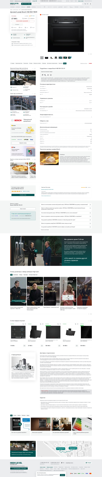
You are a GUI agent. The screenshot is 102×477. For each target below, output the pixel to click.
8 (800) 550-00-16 (53, 1)
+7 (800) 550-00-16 (28, 215)
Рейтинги (23, 415)
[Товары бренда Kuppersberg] (87, 7)
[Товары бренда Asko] (12, 7)
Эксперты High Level (33, 274)
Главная (11, 9)
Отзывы (51, 468)
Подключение (61, 467)
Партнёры (26, 274)
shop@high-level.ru (69, 462)
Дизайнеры (15, 274)
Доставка (54, 356)
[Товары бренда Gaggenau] (34, 7)
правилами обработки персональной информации (45, 475)
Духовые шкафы (15, 9)
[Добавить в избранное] (25, 324)
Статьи (14, 415)
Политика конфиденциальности (74, 468)
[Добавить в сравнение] (23, 324)
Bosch (20, 9)
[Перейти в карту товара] (18, 332)
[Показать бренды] (91, 7)
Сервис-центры (67, 467)
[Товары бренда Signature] (39, 7)
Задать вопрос (23, 208)
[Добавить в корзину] (24, 346)
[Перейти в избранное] (87, 3)
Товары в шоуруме (50, 467)
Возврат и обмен (87, 467)
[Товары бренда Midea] (71, 7)
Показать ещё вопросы (45, 229)
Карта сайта (83, 468)
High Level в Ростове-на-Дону (59, 470)
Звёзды (20, 274)
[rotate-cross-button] (90, 204)
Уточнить (17, 24)
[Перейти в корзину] (90, 4)
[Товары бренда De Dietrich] (18, 7)
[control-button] (91, 54)
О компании (81, 467)
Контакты (55, 467)
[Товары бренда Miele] (28, 7)
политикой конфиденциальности (54, 474)
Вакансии (41, 468)
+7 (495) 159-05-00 (44, 1)
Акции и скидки (42, 467)
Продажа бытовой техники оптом (45, 470)
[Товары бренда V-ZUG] (44, 7)
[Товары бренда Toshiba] (76, 7)
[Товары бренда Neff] (65, 7)
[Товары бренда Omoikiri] (49, 7)
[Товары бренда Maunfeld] (81, 7)
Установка (81, 385)
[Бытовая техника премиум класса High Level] (14, 4)
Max (17, 215)
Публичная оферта (64, 468)
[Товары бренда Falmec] (23, 7)
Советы (19, 415)
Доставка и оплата (74, 467)
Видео (28, 415)
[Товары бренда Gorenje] (60, 7)
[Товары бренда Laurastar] (55, 7)
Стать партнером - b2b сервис (20, 468)
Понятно (62, 475)
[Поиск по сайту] (57, 4)
